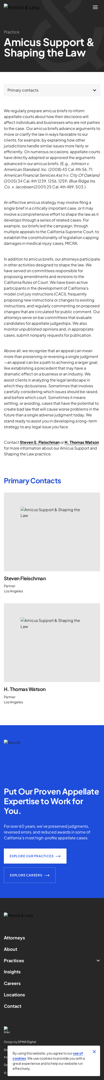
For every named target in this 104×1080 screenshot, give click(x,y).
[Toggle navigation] (95, 7)
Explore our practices (31, 856)
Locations (14, 994)
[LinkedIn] (52, 1030)
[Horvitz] (24, 7)
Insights (12, 971)
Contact (12, 1006)
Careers (12, 983)
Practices (14, 960)
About (10, 949)
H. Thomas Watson (25, 689)
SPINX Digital (27, 1042)
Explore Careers (26, 875)
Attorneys (14, 937)
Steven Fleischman (25, 578)
